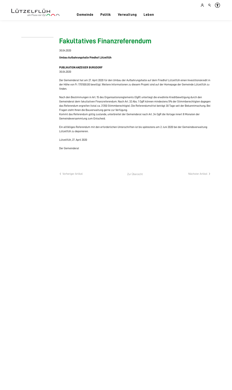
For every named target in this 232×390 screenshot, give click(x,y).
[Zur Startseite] (35, 12)
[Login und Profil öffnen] (202, 5)
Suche (209, 5)
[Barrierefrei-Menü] (217, 5)
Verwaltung (127, 14)
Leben (149, 14)
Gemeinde (85, 14)
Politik (105, 14)
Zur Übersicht (135, 174)
